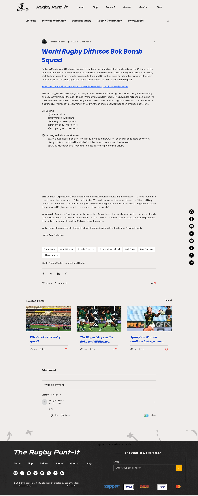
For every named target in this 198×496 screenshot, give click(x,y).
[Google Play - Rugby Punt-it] (191, 262)
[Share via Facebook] (43, 273)
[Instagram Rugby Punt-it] (191, 211)
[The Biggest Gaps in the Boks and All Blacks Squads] (99, 319)
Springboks (49, 249)
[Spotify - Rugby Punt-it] (191, 240)
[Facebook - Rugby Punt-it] (22, 473)
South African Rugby (109, 20)
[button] (167, 21)
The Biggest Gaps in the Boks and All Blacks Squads (96, 339)
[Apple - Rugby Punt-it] (191, 255)
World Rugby (66, 249)
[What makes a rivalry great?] (48, 318)
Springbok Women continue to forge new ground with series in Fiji (147, 339)
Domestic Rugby (81, 20)
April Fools (130, 249)
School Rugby (136, 20)
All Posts (31, 20)
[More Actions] (154, 402)
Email (116, 462)
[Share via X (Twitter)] (50, 273)
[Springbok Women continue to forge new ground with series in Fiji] (149, 318)
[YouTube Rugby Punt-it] (191, 226)
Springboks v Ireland (110, 249)
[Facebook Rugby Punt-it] (191, 219)
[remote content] (99, 170)
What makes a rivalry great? (45, 339)
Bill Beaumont (51, 255)
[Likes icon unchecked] (51, 415)
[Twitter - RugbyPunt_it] (191, 233)
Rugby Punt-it (51, 6)
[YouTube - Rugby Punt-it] (29, 473)
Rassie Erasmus (86, 249)
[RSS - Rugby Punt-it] (191, 248)
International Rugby (54, 20)
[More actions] (154, 42)
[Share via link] (66, 273)
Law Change (146, 249)
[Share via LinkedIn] (58, 273)
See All (168, 300)
